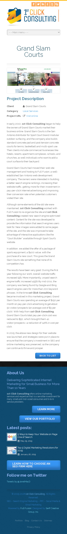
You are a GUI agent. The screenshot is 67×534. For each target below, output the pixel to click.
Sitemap (48, 520)
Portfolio (19, 520)
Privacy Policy (33, 527)
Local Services (30, 111)
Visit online (32, 116)
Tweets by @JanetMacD (18, 481)
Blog (27, 520)
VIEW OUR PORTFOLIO (40, 418)
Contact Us (36, 520)
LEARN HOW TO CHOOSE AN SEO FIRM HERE (31, 465)
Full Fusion (25, 508)
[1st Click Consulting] (33, 17)
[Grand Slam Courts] (33, 92)
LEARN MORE (46, 409)
